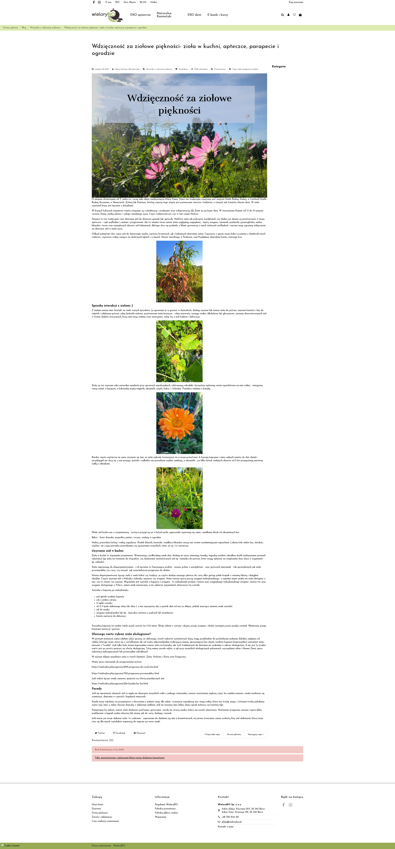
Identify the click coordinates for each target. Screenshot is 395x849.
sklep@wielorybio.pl (231, 822)
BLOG (143, 2)
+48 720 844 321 (230, 817)
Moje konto (97, 805)
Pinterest (141, 733)
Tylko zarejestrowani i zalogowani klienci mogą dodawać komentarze (129, 758)
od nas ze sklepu (182, 606)
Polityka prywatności (165, 809)
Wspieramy (160, 817)
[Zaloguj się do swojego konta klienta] (288, 15)
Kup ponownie (296, 2)
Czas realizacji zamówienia (105, 821)
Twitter (101, 733)
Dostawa (96, 809)
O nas (108, 2)
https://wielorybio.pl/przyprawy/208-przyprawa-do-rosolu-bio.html (125, 667)
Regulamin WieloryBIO (166, 805)
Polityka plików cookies (166, 813)
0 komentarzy (220, 69)
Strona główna (234, 734)
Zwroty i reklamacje (102, 817)
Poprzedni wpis (212, 734)
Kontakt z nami (225, 827)
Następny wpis (255, 734)
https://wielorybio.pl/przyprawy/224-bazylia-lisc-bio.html (120, 684)
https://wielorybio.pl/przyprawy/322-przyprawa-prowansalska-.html (125, 673)
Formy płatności (100, 813)
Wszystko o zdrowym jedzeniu (159, 69)
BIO (117, 2)
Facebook (120, 733)
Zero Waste (130, 2)
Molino (153, 2)
